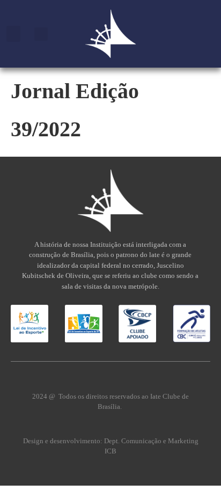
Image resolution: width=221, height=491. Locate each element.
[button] (13, 34)
